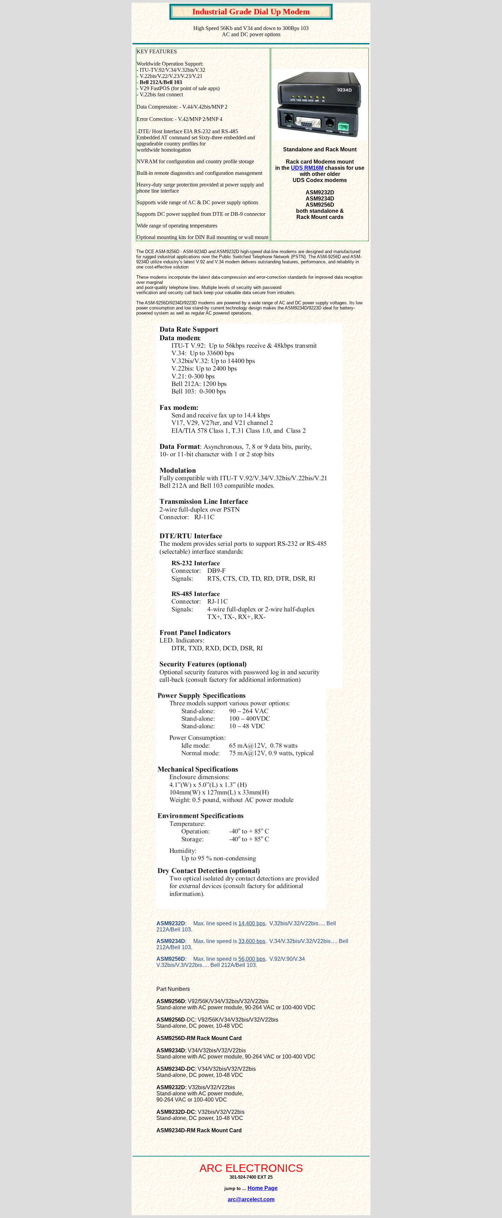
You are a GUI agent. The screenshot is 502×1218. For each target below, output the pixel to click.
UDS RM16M (307, 168)
